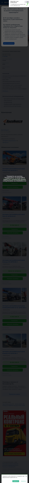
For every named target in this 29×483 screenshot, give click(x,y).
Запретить (23, 481)
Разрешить (15, 481)
